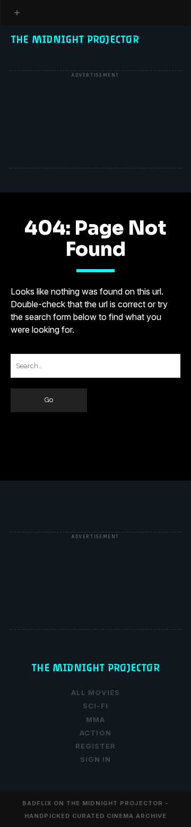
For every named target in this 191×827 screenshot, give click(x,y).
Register (33, 67)
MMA (95, 719)
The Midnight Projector (75, 39)
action (95, 732)
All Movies (95, 692)
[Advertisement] (95, 120)
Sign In (95, 759)
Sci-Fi (95, 705)
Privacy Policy (47, 54)
